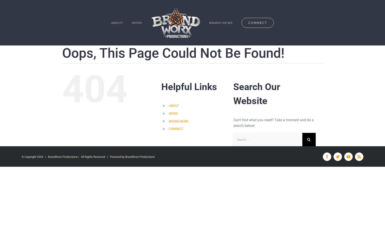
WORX (173, 113)
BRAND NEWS (178, 121)
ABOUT (174, 105)
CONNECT (176, 129)
